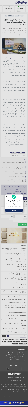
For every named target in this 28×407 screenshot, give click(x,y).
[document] (14, 203)
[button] (6, 196)
